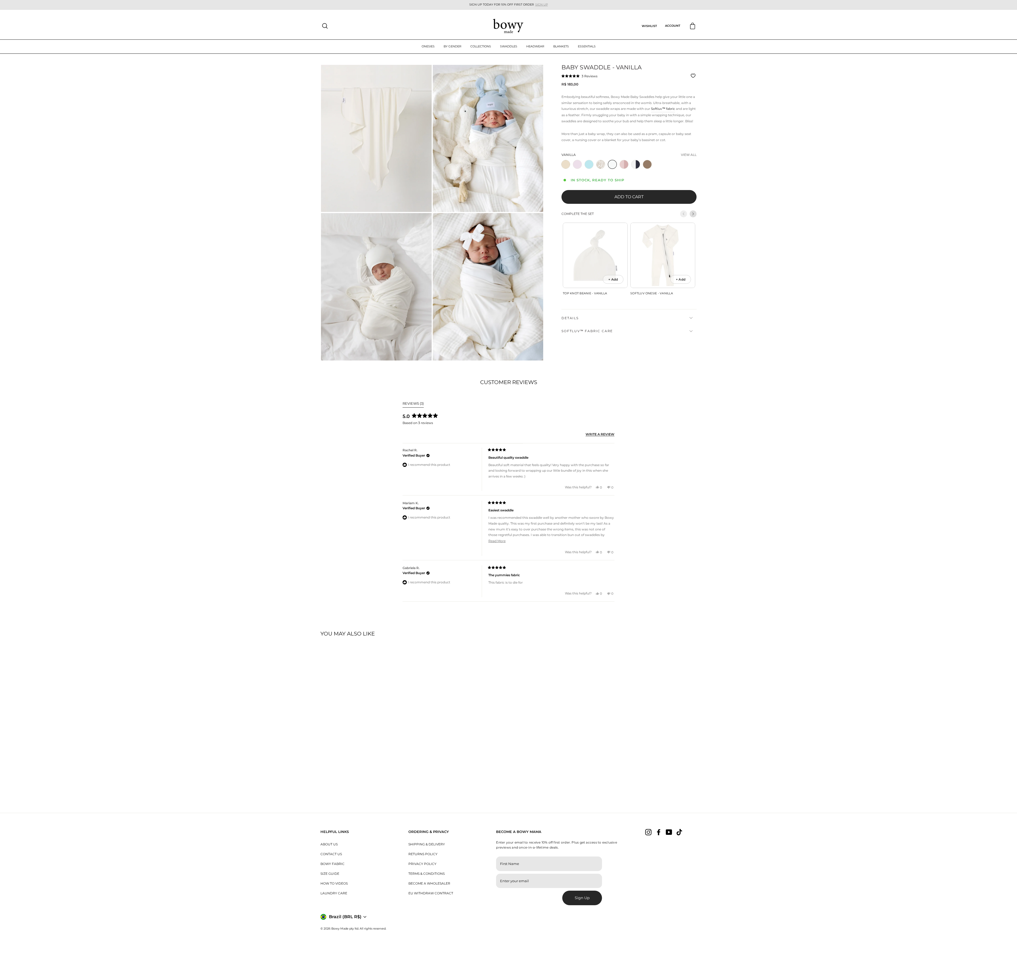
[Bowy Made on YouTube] (669, 832)
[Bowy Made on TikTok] (679, 832)
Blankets (561, 46)
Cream (565, 164)
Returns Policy (423, 854)
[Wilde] (601, 170)
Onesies (428, 46)
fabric (663, 109)
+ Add (613, 279)
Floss (577, 164)
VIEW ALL (689, 155)
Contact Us (331, 854)
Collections (480, 46)
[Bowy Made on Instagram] (648, 832)
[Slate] (636, 170)
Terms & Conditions (426, 874)
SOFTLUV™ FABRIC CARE (587, 331)
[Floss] (578, 170)
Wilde (600, 164)
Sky (589, 164)
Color (568, 155)
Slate (635, 164)
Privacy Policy (422, 864)
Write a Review (600, 434)
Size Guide (329, 874)
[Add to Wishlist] (694, 76)
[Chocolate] (648, 170)
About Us (329, 844)
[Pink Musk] (625, 170)
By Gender (452, 46)
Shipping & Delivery (426, 844)
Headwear (535, 46)
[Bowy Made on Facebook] (658, 832)
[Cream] (566, 170)
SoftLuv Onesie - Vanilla (651, 293)
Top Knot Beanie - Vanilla (585, 293)
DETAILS (570, 318)
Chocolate (647, 164)
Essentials (587, 46)
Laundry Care (333, 893)
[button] (579, 76)
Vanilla (612, 164)
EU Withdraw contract (430, 893)
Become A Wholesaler (429, 883)
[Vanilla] (613, 170)
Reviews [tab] (413, 404)
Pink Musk (624, 164)
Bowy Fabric (332, 864)
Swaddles (508, 46)
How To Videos (334, 883)
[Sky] (590, 170)
